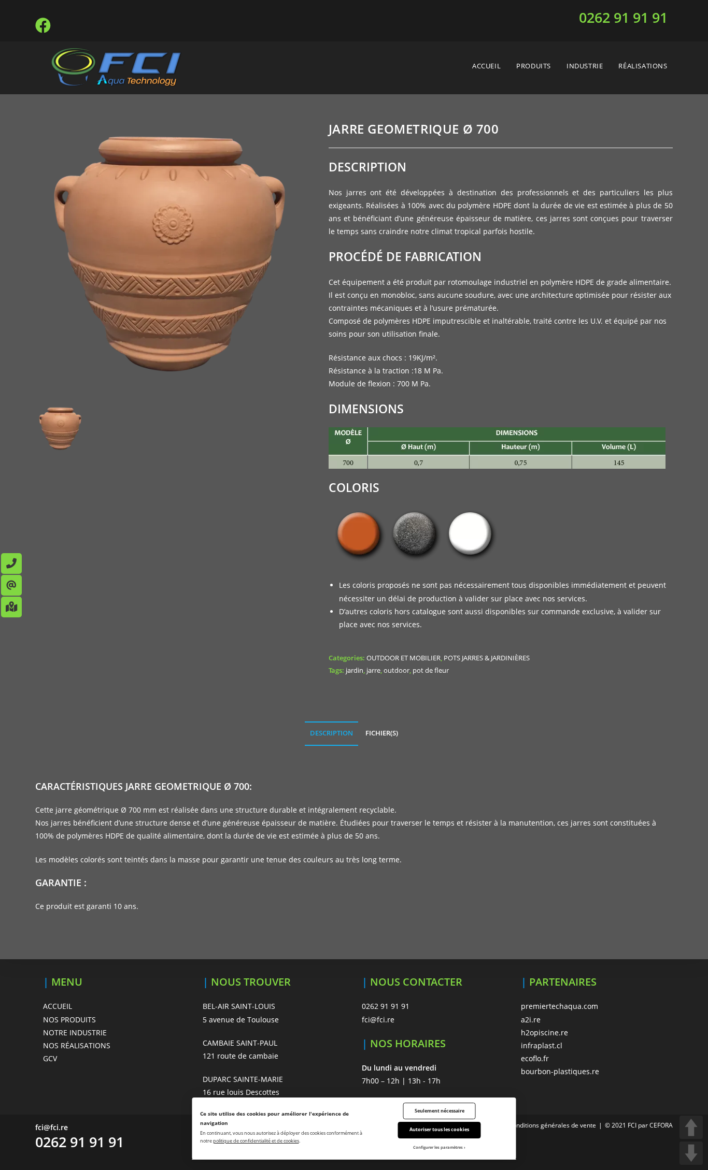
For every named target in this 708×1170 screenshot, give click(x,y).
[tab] (331, 733)
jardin (354, 670)
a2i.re (531, 1019)
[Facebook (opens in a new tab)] (44, 25)
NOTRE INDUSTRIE (75, 1032)
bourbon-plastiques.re (560, 1071)
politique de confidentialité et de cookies (256, 1141)
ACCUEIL (57, 1006)
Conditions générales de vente (552, 1125)
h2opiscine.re (544, 1032)
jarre (373, 670)
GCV (50, 1058)
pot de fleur (431, 670)
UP (691, 1127)
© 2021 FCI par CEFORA (639, 1125)
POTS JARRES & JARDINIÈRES (487, 657)
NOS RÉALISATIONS (76, 1045)
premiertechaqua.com (559, 1006)
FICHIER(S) (381, 733)
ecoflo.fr (535, 1058)
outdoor (396, 670)
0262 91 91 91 (623, 17)
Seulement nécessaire (439, 1111)
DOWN (691, 1153)
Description (331, 733)
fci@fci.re (378, 1019)
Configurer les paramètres (438, 1147)
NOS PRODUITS (69, 1019)
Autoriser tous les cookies (439, 1129)
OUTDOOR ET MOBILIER (403, 657)
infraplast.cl (541, 1045)
